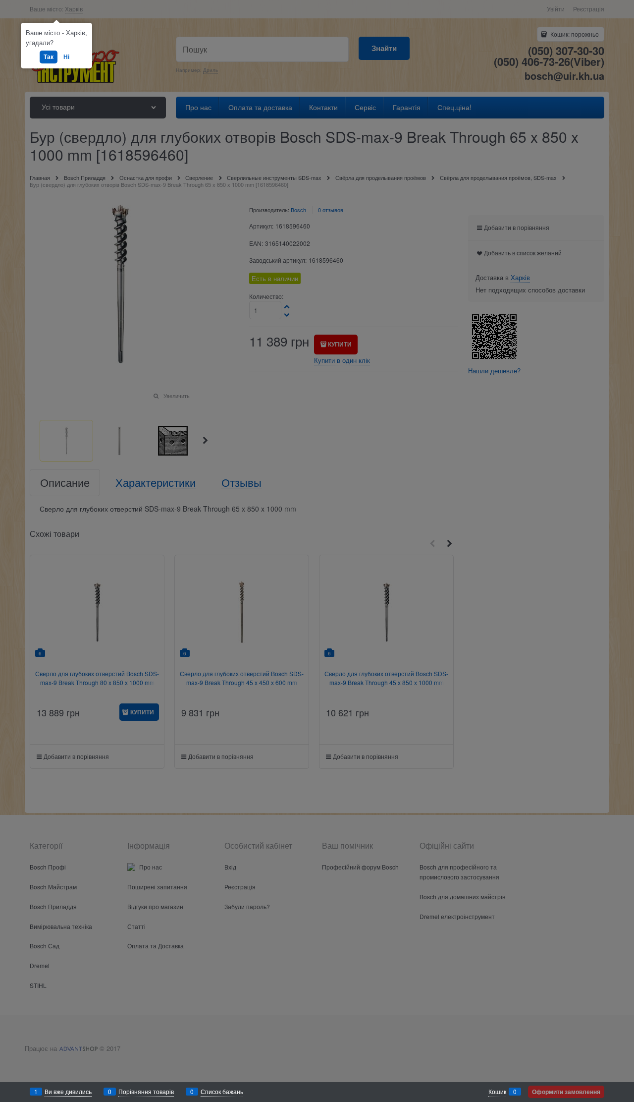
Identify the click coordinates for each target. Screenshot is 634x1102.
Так (48, 56)
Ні (66, 56)
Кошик (497, 1091)
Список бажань (222, 1091)
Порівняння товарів (146, 1091)
